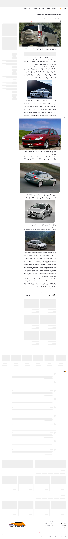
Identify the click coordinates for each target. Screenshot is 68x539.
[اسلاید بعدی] (1, 483)
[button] (18, 524)
